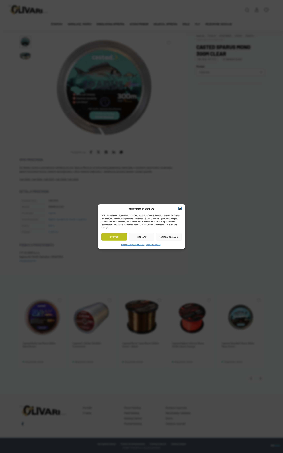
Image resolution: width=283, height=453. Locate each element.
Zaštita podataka (153, 244)
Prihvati (114, 236)
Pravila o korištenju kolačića (132, 244)
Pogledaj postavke (169, 236)
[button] (180, 208)
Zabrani (141, 236)
